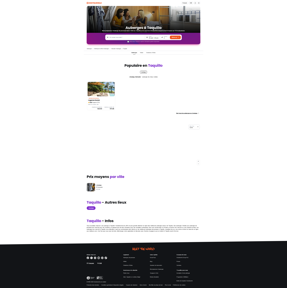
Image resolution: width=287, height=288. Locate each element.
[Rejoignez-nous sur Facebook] (88, 258)
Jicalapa (91, 208)
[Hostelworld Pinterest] (102, 258)
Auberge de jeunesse (94, 98)
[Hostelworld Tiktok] (106, 258)
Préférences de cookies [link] (179, 285)
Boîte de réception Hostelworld (185, 280)
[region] (143, 145)
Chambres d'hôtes (128, 265)
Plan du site (168, 285)
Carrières (179, 265)
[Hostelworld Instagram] (95, 258)
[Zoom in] (198, 161)
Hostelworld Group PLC (182, 257)
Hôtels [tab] (141, 52)
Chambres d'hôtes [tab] (151, 52)
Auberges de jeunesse (129, 257)
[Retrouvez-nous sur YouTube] (98, 258)
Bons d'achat (143, 285)
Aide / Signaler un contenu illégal (131, 277)
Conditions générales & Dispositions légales (112, 285)
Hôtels (125, 261)
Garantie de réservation (156, 265)
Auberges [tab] (134, 52)
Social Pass (153, 257)
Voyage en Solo (154, 273)
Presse (178, 261)
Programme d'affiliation (182, 277)
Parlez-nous (126, 273)
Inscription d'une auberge (183, 273)
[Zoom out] (198, 164)
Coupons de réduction (131, 285)
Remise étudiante (154, 277)
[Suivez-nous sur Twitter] (91, 258)
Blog (151, 261)
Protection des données (93, 285)
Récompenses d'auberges (156, 269)
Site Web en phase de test (156, 285)
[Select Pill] (195, 2)
